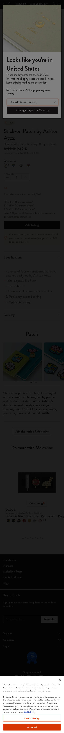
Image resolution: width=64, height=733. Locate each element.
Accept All (32, 727)
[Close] (60, 680)
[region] (32, 704)
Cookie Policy (29, 711)
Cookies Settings (32, 718)
